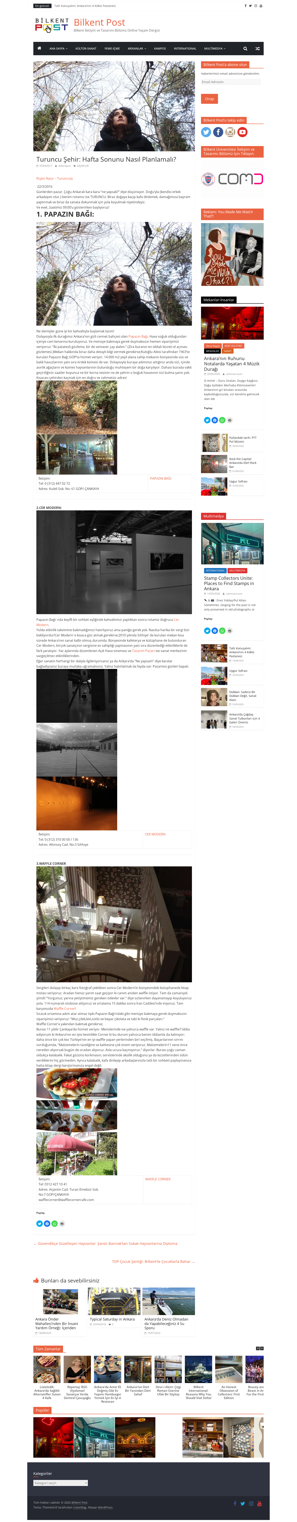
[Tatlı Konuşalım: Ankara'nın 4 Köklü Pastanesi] (202, 1439)
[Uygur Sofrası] (214, 479)
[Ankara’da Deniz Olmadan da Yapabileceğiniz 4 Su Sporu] (168, 1290)
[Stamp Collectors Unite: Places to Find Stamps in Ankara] (232, 525)
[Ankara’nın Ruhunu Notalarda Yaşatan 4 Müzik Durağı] (232, 309)
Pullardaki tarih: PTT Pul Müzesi (243, 440)
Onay (209, 98)
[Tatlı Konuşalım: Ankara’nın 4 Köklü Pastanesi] (214, 646)
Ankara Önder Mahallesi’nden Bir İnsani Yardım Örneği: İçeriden (56, 1323)
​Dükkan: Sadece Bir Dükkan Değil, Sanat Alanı (242, 696)
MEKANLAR (135, 48)
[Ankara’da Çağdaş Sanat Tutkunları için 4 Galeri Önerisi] (214, 712)
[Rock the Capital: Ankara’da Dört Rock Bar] (214, 457)
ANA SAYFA (57, 48)
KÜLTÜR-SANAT (86, 48)
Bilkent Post (99, 22)
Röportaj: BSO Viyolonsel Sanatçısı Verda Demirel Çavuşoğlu (77, 1392)
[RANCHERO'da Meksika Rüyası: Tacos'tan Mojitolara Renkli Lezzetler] (135, 1439)
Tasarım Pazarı (143, 651)
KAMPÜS (160, 48)
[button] (262, 1348)
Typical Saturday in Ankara (112, 1319)
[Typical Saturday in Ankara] (114, 1290)
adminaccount (234, 374)
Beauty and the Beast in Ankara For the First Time (259, 1390)
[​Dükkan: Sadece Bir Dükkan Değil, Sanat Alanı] (214, 690)
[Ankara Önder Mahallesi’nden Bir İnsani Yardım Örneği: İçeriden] (59, 1290)
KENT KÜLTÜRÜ (233, 346)
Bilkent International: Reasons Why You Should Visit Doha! (199, 1392)
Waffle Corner (64, 1008)
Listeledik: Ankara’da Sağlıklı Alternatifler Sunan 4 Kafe (47, 1392)
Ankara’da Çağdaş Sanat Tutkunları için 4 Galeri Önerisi (244, 718)
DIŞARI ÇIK (83, 165)
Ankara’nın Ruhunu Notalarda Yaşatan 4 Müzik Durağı (232, 363)
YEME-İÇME (112, 48)
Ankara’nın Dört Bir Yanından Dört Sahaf (138, 1390)
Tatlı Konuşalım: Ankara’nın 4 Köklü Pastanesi (85, 6)
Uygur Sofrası (238, 481)
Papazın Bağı (138, 336)
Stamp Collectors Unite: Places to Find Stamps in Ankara (229, 583)
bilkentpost (65, 165)
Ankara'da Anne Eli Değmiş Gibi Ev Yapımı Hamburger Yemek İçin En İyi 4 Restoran (107, 1394)
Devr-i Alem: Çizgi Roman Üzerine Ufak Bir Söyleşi (168, 1390)
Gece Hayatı (213, 346)
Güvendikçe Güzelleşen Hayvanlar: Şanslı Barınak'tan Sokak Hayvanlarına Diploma (105, 1243)
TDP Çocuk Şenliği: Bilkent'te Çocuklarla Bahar (153, 1261)
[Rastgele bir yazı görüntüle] (258, 48)
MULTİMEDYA (213, 48)
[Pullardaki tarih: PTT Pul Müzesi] (214, 436)
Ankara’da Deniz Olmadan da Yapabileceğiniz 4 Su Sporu (166, 1323)
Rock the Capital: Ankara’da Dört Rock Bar (242, 463)
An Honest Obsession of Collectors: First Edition (229, 1392)
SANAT (228, 351)
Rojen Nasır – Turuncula (54, 178)
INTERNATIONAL (185, 48)
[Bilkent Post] (39, 48)
